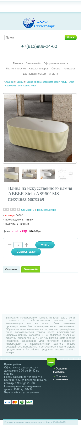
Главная (18, 63)
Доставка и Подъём (35, 73)
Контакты (69, 68)
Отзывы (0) (31, 269)
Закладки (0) (33, 63)
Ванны (20, 82)
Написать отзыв (46, 209)
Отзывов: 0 (27, 209)
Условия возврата (60, 370)
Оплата (56, 68)
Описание (11, 269)
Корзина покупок (16, 68)
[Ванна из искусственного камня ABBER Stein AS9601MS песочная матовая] (11, 182)
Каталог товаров (38, 68)
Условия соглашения (60, 378)
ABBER (29, 219)
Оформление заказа (56, 63)
